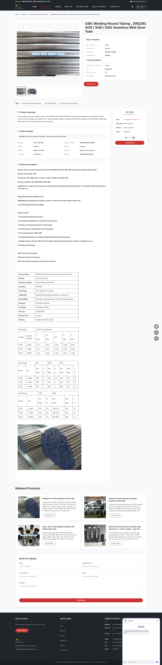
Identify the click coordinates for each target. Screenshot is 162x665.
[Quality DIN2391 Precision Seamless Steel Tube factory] (29, 507)
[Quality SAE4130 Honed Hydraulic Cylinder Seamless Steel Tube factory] (95, 507)
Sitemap (62, 645)
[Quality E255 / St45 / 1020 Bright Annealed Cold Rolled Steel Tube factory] (29, 535)
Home (34, 6)
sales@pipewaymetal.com (139, 1)
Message (22, 583)
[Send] (157, 662)
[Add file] (125, 662)
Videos (58, 6)
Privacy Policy (64, 650)
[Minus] (157, 621)
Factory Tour (82, 6)
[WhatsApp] (156, 338)
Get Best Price (49, 515)
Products (45, 6)
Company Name (87, 563)
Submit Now (81, 600)
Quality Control (99, 6)
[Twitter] (126, 138)
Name (21, 563)
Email (84, 573)
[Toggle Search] (132, 7)
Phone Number (23, 573)
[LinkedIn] (133, 138)
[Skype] (156, 332)
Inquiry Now (130, 143)
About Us (68, 6)
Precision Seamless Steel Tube (38, 14)
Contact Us (115, 6)
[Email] (156, 326)
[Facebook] (130, 138)
